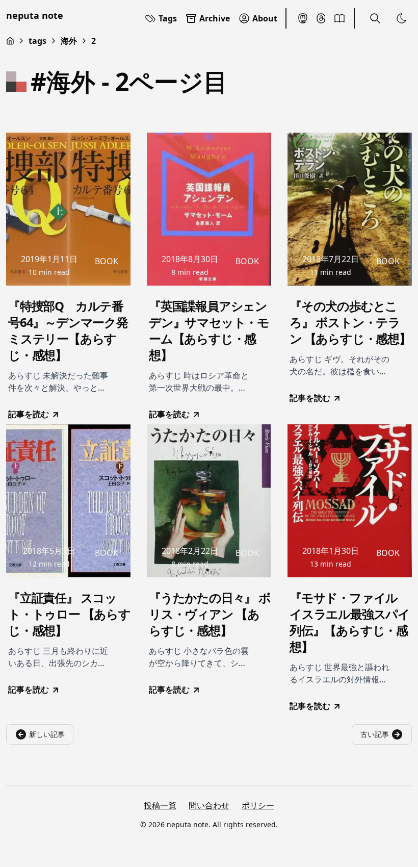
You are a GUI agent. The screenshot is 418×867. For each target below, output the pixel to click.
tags (37, 41)
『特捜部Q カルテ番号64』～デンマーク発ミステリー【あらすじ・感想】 (68, 330)
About (264, 18)
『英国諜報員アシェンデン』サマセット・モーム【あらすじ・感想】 (209, 330)
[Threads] (321, 18)
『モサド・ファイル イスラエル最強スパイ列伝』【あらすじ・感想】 (350, 622)
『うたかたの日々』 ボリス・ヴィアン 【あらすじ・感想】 (210, 614)
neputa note (34, 15)
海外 (69, 41)
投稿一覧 (160, 805)
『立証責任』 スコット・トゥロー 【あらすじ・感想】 (69, 614)
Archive (214, 18)
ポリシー (258, 805)
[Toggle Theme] (401, 18)
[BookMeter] (339, 18)
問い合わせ (209, 805)
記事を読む (28, 414)
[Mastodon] (303, 18)
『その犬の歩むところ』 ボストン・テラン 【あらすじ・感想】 (350, 322)
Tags (168, 18)
